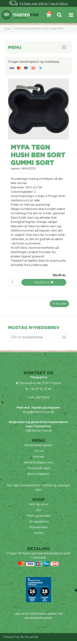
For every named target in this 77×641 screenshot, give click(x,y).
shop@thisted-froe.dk (38, 412)
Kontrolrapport (38, 474)
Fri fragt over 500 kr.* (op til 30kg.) (44, 3)
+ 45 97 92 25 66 (39, 389)
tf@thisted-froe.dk (38, 430)
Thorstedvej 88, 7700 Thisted (40, 383)
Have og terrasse (38, 515)
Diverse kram (38, 527)
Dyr (38, 510)
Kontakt (38, 456)
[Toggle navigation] (71, 14)
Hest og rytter (38, 504)
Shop (7, 28)
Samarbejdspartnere (38, 462)
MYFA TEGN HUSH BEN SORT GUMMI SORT (39, 28)
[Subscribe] (64, 337)
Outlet (39, 533)
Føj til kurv (42, 282)
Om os (38, 451)
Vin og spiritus (39, 521)
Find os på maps (38, 468)
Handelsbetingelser (38, 445)
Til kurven (59, 303)
